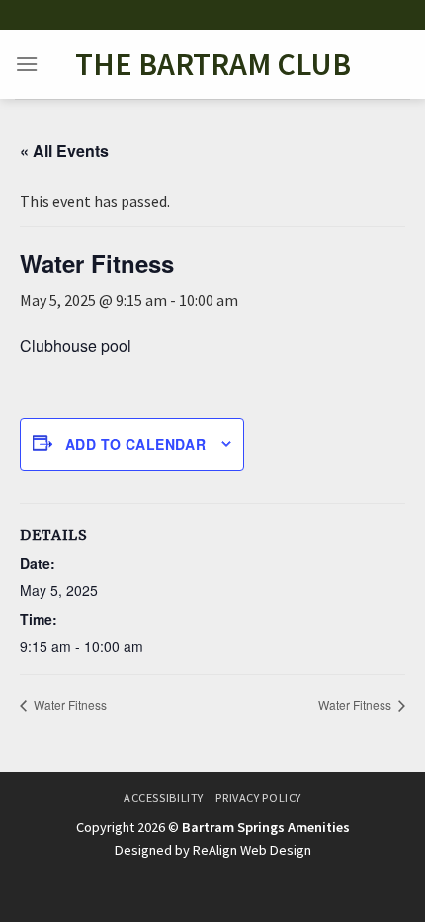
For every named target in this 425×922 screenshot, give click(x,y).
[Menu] (27, 64)
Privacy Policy (258, 797)
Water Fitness (69, 704)
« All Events (64, 150)
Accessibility (164, 797)
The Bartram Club (213, 64)
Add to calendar (135, 444)
